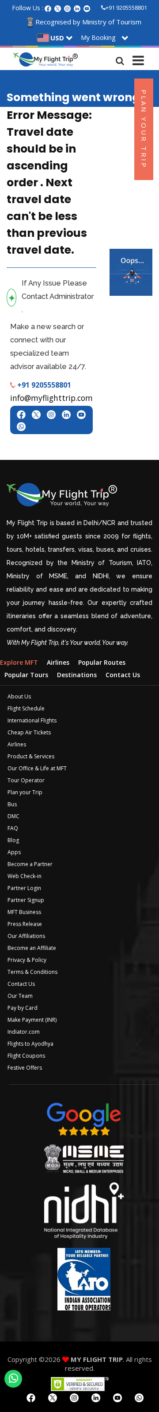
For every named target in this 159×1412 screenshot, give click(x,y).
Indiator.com (24, 1031)
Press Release (25, 924)
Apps (14, 852)
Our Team (20, 996)
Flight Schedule (26, 708)
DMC (13, 816)
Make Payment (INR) (32, 1020)
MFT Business (24, 912)
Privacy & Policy (27, 960)
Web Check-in (25, 876)
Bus (12, 804)
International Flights (32, 720)
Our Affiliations (26, 936)
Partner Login (24, 888)
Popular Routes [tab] (101, 662)
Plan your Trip (25, 792)
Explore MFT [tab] (19, 662)
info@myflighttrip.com (51, 397)
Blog (13, 840)
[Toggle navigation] (138, 58)
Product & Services (31, 756)
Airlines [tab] (58, 662)
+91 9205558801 (126, 8)
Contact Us (21, 984)
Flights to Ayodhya (30, 1043)
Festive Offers (25, 1067)
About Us (19, 696)
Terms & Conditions (32, 972)
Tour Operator (26, 780)
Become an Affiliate (32, 948)
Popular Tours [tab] (26, 675)
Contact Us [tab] (123, 675)
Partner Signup (26, 900)
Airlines (17, 744)
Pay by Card (23, 1008)
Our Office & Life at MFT (37, 768)
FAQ (13, 828)
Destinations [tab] (77, 675)
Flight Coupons (26, 1055)
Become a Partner (30, 864)
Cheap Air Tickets (29, 732)
